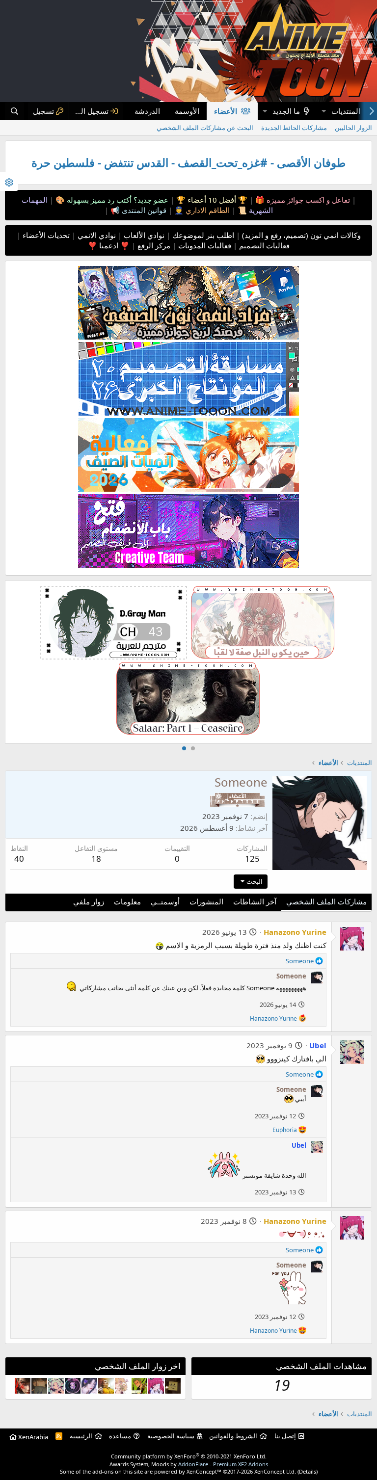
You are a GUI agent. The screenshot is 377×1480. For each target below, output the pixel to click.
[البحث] (14, 111)
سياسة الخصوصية (170, 1435)
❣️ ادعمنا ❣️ (109, 245)
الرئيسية (81, 1435)
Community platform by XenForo (189, 1456)
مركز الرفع (152, 245)
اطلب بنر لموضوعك (202, 235)
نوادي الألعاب (143, 235)
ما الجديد (286, 111)
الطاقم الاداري (207, 210)
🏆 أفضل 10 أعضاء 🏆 (210, 200)
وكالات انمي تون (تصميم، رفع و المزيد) (301, 235)
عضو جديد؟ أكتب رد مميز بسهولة (116, 200)
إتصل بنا (285, 1435)
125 (252, 858)
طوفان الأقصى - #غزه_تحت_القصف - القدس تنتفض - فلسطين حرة (188, 162)
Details (307, 1471)
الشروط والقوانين (233, 1435)
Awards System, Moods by (188, 1464)
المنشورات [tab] (206, 901)
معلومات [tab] (127, 901)
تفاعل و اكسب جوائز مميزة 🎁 (301, 200)
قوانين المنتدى (143, 210)
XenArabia (32, 1436)
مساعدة (120, 1435)
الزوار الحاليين (353, 127)
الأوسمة (187, 111)
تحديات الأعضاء (45, 235)
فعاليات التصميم (263, 245)
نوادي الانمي (96, 235)
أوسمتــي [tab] (165, 901)
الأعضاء (225, 111)
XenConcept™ (204, 1471)
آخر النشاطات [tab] (254, 901)
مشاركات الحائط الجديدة (294, 127)
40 (19, 858)
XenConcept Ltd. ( (276, 1471)
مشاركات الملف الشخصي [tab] (326, 901)
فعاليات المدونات (203, 245)
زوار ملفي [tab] (88, 901)
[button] (323, 111)
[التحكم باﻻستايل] (9, 181)
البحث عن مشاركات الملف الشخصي (205, 127)
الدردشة (147, 111)
